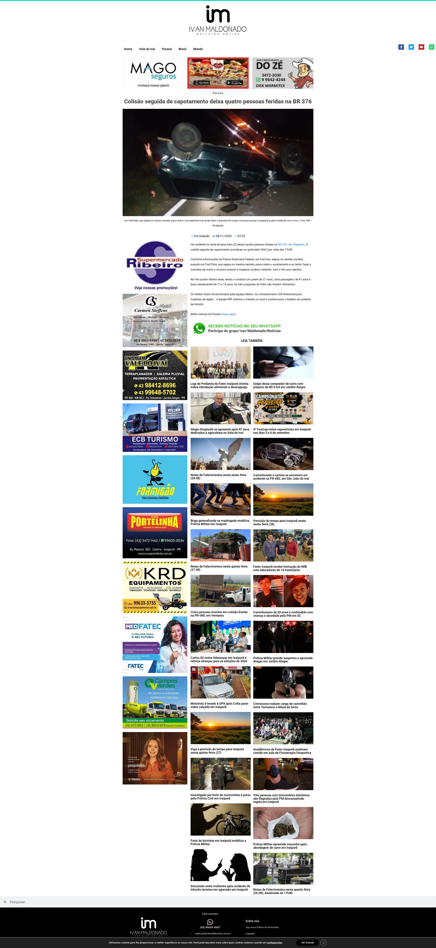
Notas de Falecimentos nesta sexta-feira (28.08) (218, 476)
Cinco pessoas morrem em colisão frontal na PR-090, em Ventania (219, 613)
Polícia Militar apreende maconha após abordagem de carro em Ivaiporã (280, 845)
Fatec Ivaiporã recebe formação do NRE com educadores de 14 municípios (280, 568)
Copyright (250, 933)
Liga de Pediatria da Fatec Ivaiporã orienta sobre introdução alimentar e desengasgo (219, 385)
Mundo (198, 49)
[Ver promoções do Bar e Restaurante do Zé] (282, 73)
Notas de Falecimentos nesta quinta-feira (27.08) (219, 568)
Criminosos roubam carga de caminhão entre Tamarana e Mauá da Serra (280, 705)
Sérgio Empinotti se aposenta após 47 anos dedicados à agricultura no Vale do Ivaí (220, 431)
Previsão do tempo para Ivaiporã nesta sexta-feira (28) (279, 522)
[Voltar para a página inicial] (218, 20)
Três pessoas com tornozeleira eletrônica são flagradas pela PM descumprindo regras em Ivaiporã (281, 798)
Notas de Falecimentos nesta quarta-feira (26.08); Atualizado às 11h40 (281, 891)
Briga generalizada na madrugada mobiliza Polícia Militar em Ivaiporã (220, 522)
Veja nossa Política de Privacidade (262, 927)
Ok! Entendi (307, 942)
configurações (274, 942)
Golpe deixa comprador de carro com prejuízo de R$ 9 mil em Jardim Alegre (279, 385)
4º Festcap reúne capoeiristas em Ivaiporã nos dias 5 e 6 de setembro (282, 431)
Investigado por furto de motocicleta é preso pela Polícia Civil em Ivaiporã (221, 796)
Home (128, 49)
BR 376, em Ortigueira (291, 244)
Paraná (167, 49)
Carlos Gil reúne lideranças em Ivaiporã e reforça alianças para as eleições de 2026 (219, 659)
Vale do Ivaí (147, 49)
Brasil (182, 49)
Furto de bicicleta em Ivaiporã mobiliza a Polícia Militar (218, 842)
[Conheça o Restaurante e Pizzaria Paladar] (218, 73)
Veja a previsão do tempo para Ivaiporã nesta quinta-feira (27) (217, 750)
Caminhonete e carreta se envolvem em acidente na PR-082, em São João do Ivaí (281, 476)
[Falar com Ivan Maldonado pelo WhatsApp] (210, 922)
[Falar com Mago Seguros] (153, 73)
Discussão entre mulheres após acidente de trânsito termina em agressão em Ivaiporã (220, 887)
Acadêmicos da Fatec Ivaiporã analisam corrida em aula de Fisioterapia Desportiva (282, 751)
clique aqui (228, 314)
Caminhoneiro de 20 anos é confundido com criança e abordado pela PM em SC (283, 613)
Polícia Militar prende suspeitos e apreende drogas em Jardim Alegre (283, 659)
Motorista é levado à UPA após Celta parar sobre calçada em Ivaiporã (219, 705)
